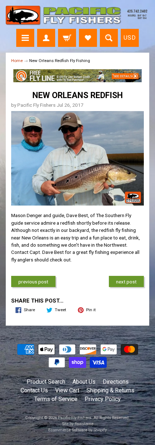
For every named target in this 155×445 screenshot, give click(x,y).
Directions (116, 381)
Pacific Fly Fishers (74, 417)
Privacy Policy (103, 399)
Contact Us (34, 390)
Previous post (33, 282)
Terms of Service (56, 399)
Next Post (126, 282)
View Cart (67, 390)
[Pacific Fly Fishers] (77, 15)
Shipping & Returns (110, 390)
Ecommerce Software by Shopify (77, 430)
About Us (84, 381)
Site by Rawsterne (77, 424)
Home (17, 60)
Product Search (46, 381)
